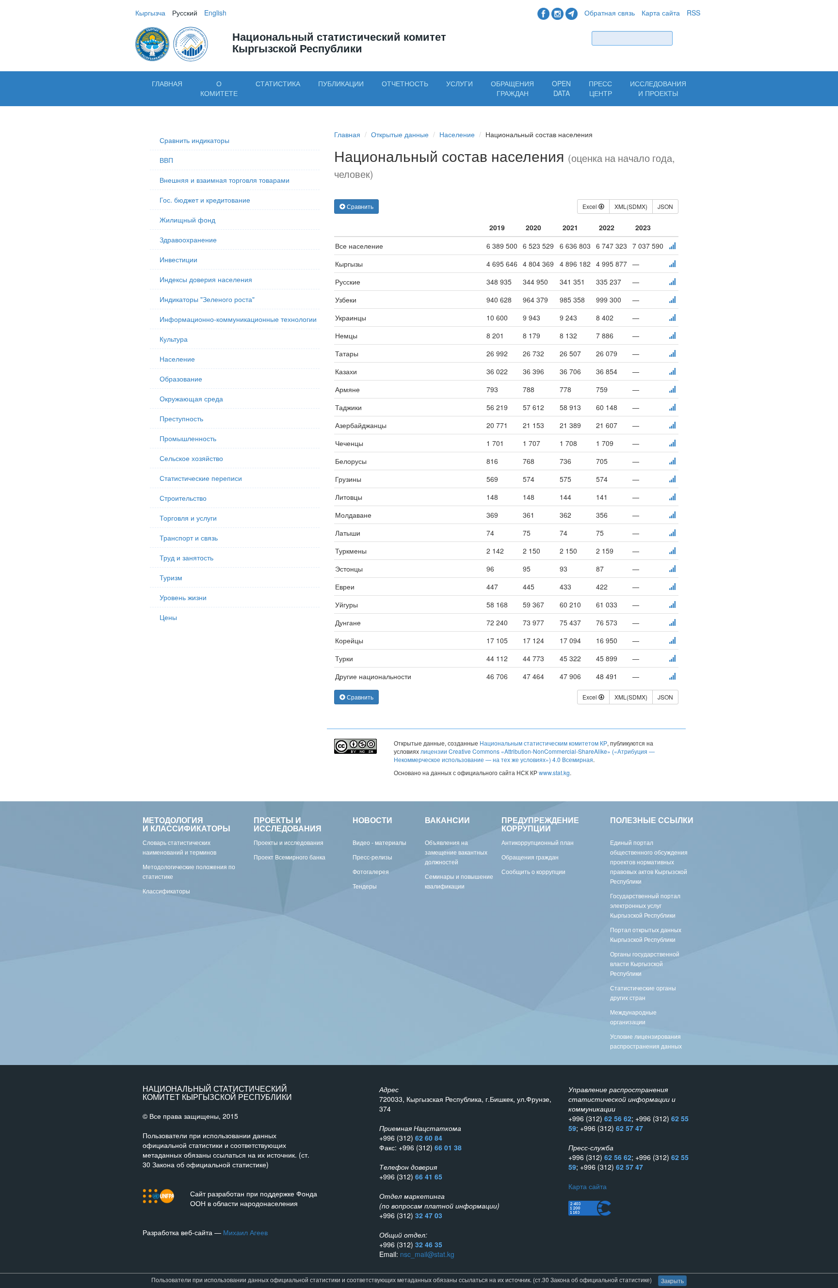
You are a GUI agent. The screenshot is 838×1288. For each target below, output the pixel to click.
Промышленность (188, 438)
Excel (590, 206)
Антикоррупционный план (537, 842)
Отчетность (405, 83)
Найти (688, 38)
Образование (181, 378)
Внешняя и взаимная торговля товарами (225, 180)
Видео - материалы (379, 842)
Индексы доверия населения (206, 279)
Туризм (171, 577)
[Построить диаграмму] (672, 246)
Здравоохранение (188, 239)
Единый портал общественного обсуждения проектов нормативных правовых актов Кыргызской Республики (649, 861)
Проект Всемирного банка (289, 857)
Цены (168, 617)
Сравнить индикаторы (194, 140)
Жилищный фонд (187, 219)
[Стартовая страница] (172, 43)
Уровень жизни (183, 597)
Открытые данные (400, 134)
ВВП (166, 160)
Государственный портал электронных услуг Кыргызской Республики (645, 905)
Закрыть (672, 1280)
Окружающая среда (191, 398)
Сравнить (359, 206)
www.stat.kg (554, 772)
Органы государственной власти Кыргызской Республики (644, 963)
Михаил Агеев (245, 1232)
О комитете (219, 88)
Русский (184, 12)
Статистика (278, 83)
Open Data (561, 88)
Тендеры (365, 886)
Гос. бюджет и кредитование (205, 200)
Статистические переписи (201, 478)
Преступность (181, 418)
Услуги (459, 83)
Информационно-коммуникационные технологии (238, 319)
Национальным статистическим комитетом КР (543, 743)
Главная (167, 83)
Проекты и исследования (288, 842)
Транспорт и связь (189, 537)
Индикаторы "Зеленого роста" (207, 299)
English (215, 12)
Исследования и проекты (658, 88)
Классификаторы (166, 891)
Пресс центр (600, 88)
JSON (665, 206)
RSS (693, 12)
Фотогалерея (371, 871)
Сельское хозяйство (191, 458)
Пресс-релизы (372, 857)
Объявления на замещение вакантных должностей (456, 852)
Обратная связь (609, 12)
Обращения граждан (512, 88)
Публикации (341, 83)
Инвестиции (178, 259)
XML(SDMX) (630, 206)
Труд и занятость (186, 557)
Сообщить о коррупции (533, 871)
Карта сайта (661, 12)
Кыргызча (150, 12)
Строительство (183, 498)
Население (177, 359)
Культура (174, 339)
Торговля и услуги (188, 518)
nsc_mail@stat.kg (427, 1254)
